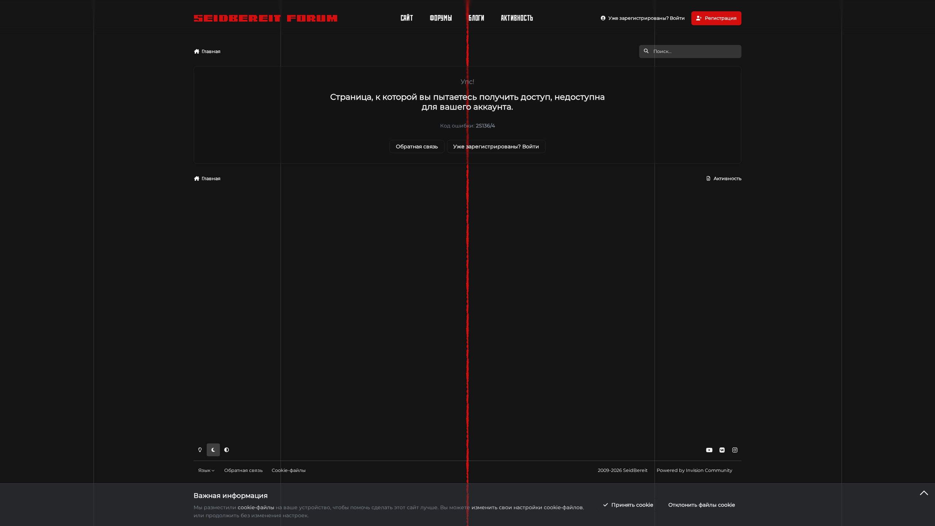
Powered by (694, 470)
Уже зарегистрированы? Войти (496, 146)
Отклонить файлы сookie (701, 505)
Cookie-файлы (289, 470)
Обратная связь (417, 146)
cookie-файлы (256, 507)
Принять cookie (632, 505)
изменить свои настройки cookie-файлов (527, 507)
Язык (204, 470)
